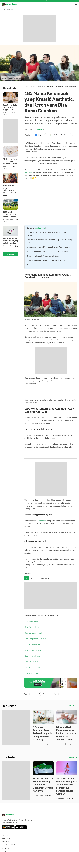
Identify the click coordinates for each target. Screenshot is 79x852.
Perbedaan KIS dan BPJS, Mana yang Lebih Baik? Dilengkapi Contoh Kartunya (43, 782)
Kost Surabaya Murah (33, 642)
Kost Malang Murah (32, 654)
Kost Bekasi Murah (32, 665)
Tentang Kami (6, 836)
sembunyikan (40, 226)
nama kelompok (35, 692)
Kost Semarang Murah (33, 648)
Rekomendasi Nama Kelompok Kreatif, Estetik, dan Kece (49, 245)
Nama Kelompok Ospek (50, 692)
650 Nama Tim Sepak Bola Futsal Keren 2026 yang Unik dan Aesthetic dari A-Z (10, 212)
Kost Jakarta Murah (32, 625)
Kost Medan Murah (32, 671)
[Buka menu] (75, 2)
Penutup (30, 263)
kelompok (43, 519)
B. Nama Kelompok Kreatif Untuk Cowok (43, 254)
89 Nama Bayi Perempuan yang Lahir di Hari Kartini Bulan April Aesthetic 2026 (66, 731)
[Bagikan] (36, 133)
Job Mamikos (5, 839)
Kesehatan (48, 793)
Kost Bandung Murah (33, 631)
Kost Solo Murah (31, 660)
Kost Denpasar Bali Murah (35, 637)
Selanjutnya (45, 576)
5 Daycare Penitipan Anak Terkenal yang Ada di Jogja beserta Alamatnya (42, 731)
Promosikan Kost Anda (8, 843)
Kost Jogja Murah (31, 619)
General (33, 84)
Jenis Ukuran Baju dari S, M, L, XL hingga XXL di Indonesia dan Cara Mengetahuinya (10, 105)
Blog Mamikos (6, 850)
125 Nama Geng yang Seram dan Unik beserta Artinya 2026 (9, 186)
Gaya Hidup (41, 84)
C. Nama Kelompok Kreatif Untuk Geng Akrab (45, 258)
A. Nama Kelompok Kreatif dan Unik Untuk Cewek (47, 249)
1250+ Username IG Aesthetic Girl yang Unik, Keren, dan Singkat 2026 (10, 238)
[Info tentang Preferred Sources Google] (73, 133)
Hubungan (46, 742)
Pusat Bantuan (6, 846)
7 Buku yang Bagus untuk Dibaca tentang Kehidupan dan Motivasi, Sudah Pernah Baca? (10, 159)
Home (26, 84)
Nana (39, 127)
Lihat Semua (10, 252)
